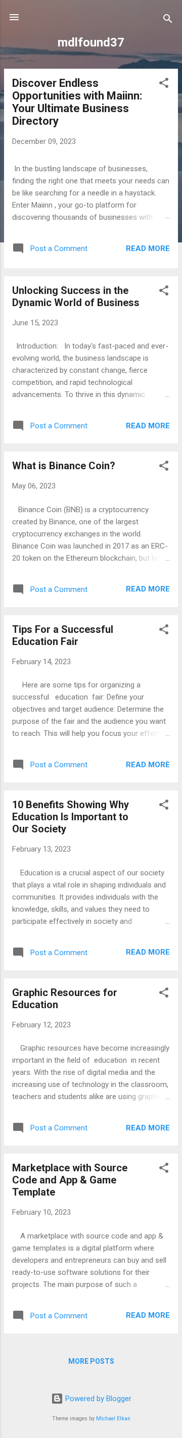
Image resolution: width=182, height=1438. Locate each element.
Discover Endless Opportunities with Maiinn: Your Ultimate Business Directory (77, 102)
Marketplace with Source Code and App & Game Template (69, 1180)
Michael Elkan (113, 1418)
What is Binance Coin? (63, 466)
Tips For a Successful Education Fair (62, 635)
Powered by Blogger (97, 1398)
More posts (91, 1361)
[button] (164, 84)
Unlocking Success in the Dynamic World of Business (76, 296)
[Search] (168, 20)
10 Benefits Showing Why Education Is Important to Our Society (70, 817)
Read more (148, 248)
